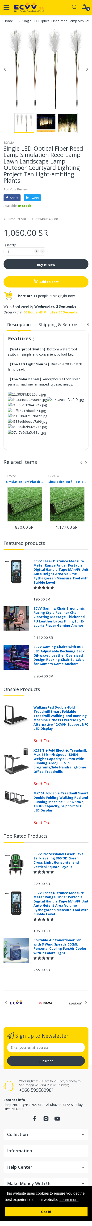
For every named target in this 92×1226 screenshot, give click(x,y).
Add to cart (49, 282)
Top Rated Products (26, 836)
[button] (44, 587)
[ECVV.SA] (29, 7)
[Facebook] (35, 1120)
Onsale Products (22, 689)
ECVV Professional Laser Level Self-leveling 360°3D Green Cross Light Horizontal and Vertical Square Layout (58, 860)
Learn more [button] (69, 1200)
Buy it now (46, 264)
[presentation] (81, 462)
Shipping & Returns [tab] (58, 324)
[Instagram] (46, 1120)
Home (8, 21)
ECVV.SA (9, 143)
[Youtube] (57, 1120)
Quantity (10, 245)
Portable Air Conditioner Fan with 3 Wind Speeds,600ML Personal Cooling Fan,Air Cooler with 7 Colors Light (59, 946)
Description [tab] (19, 324)
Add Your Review (16, 189)
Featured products (24, 543)
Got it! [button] (46, 1212)
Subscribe (46, 1061)
